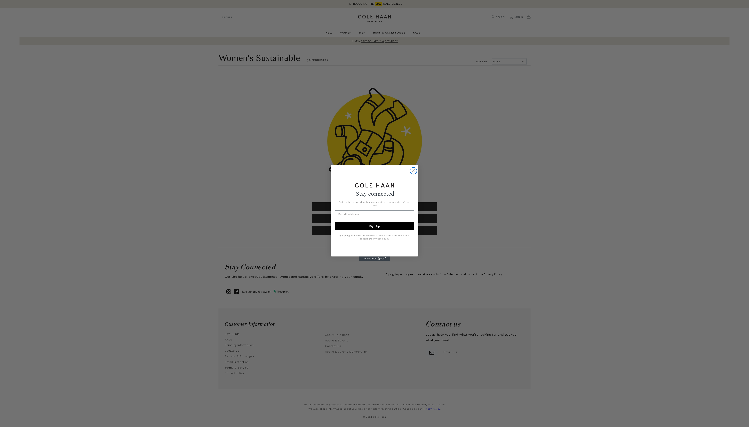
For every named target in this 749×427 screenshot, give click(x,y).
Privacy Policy (381, 238)
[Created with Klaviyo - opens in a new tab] (374, 258)
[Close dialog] (413, 170)
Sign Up (374, 226)
